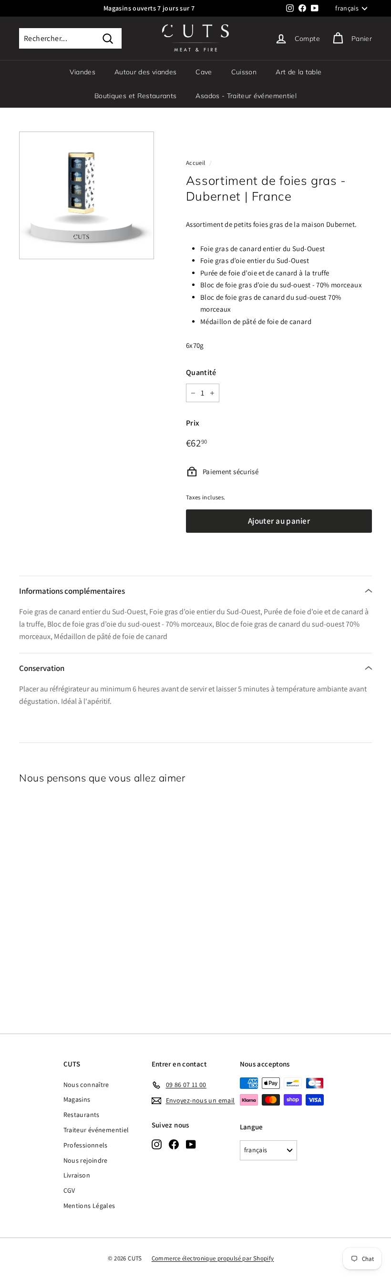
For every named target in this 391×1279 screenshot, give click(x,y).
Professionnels (85, 1145)
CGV (69, 1190)
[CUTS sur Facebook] (174, 1144)
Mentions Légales (89, 1205)
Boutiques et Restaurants (135, 95)
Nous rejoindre (85, 1160)
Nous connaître (86, 1084)
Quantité (201, 372)
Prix (192, 423)
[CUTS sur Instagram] (157, 1144)
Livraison (76, 1175)
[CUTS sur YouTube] (191, 1144)
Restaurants (81, 1114)
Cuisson (244, 72)
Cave (204, 72)
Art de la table (298, 72)
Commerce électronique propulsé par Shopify (213, 1258)
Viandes (82, 72)
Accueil (196, 163)
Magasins (77, 1099)
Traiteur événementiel (96, 1130)
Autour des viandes (145, 72)
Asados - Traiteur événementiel (246, 95)
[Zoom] (87, 195)
